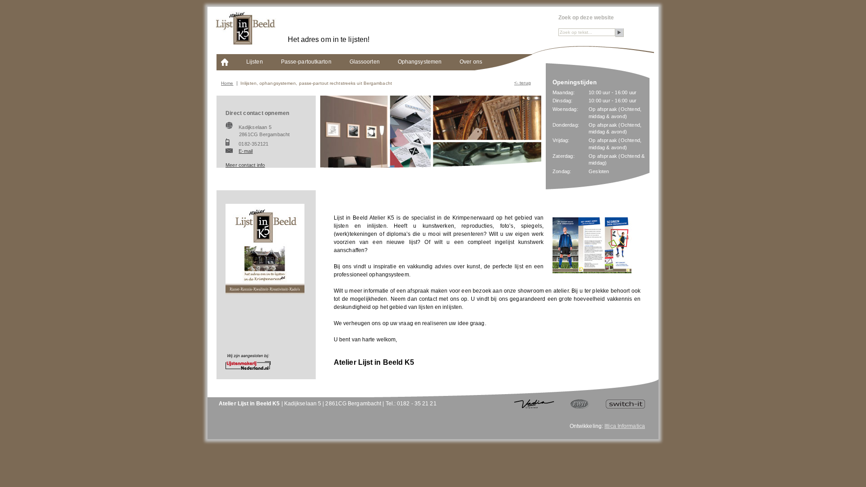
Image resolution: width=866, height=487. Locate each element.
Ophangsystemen (420, 62)
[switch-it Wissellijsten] (625, 407)
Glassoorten (365, 62)
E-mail (246, 151)
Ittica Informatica (624, 426)
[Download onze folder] (265, 292)
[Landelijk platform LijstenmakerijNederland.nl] (248, 368)
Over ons (471, 62)
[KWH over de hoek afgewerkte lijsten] (580, 407)
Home (227, 83)
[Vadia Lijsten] (534, 407)
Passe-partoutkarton (306, 62)
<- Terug (522, 82)
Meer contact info (245, 165)
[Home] (224, 65)
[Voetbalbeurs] (592, 271)
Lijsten (254, 62)
